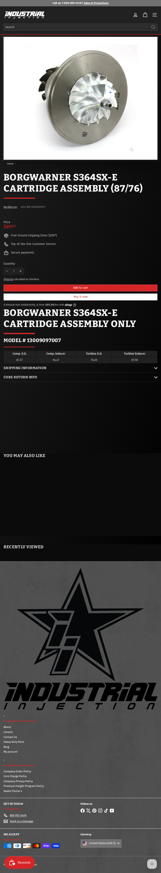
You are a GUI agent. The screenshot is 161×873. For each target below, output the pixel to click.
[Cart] (145, 15)
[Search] (153, 27)
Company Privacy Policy (18, 781)
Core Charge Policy (15, 776)
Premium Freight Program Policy (24, 786)
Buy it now (81, 297)
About (7, 727)
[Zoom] (131, 149)
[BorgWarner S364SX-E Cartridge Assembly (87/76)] (26, 495)
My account (11, 751)
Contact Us (10, 737)
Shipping (8, 279)
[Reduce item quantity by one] (7, 271)
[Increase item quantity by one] (20, 271)
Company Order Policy (17, 771)
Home (10, 163)
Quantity (9, 263)
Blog (6, 746)
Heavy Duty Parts (14, 741)
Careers (8, 732)
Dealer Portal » (13, 791)
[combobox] (80, 27)
